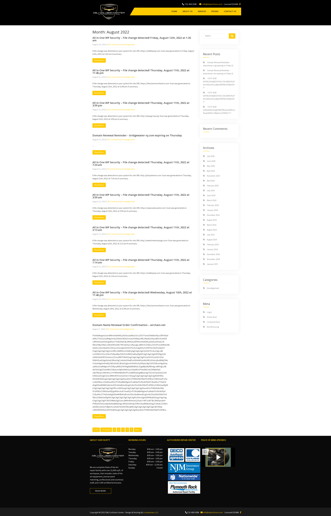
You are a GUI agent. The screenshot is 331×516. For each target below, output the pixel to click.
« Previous (106, 429)
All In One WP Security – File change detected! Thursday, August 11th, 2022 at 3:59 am (140, 196)
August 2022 (212, 230)
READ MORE (100, 491)
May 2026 (211, 166)
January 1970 (212, 264)
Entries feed (212, 317)
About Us (187, 11)
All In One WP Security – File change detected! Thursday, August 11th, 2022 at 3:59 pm (140, 104)
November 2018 (213, 259)
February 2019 (213, 244)
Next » (138, 429)
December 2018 (213, 254)
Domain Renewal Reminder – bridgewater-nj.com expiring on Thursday (137, 135)
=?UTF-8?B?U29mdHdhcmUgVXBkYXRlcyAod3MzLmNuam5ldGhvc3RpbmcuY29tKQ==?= (219, 110)
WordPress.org (213, 327)
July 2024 (211, 190)
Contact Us (230, 11)
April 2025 (211, 180)
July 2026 (211, 156)
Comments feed (213, 322)
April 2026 (211, 171)
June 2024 (211, 195)
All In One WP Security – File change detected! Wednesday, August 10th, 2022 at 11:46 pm (142, 294)
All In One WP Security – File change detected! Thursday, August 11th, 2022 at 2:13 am (140, 229)
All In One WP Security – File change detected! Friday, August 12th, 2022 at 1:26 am (141, 39)
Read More (99, 60)
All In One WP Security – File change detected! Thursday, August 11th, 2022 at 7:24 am (140, 164)
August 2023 (212, 220)
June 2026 (211, 161)
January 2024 (212, 210)
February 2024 (213, 205)
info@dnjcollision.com (212, 4)
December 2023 (213, 215)
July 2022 (211, 234)
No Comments (114, 44)
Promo (215, 11)
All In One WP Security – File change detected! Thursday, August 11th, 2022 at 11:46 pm (140, 72)
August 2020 (212, 239)
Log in (209, 312)
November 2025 (213, 176)
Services (202, 11)
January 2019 (212, 249)
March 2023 (211, 225)
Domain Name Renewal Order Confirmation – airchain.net (129, 325)
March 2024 (211, 200)
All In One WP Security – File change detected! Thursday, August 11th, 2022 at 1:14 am (140, 261)
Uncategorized (128, 44)
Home (174, 11)
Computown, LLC (150, 512)
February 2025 (213, 185)
